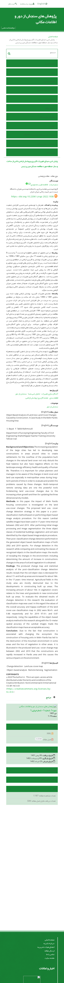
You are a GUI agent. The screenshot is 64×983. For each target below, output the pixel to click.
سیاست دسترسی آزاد (45, 144)
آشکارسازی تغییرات (49, 394)
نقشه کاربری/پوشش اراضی (36, 398)
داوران (52, 126)
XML (49, 733)
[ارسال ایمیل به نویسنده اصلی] (29, 184)
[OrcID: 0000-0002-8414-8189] (26, 183)
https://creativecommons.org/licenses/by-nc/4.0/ (28, 690)
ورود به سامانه (26, 4)
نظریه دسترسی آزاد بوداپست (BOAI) (39, 135)
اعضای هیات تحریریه (46, 99)
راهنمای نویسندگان (47, 117)
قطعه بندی (53, 398)
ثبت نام (12, 4)
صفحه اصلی (53, 36)
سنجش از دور (21, 394)
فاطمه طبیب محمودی (39, 184)
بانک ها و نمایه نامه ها (46, 90)
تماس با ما (51, 153)
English (41, 4)
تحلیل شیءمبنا (34, 394)
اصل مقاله (43, 739)
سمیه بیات (53, 184)
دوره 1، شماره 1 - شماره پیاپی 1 (43, 710)
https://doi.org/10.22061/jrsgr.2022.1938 (32, 197)
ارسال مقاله (50, 108)
